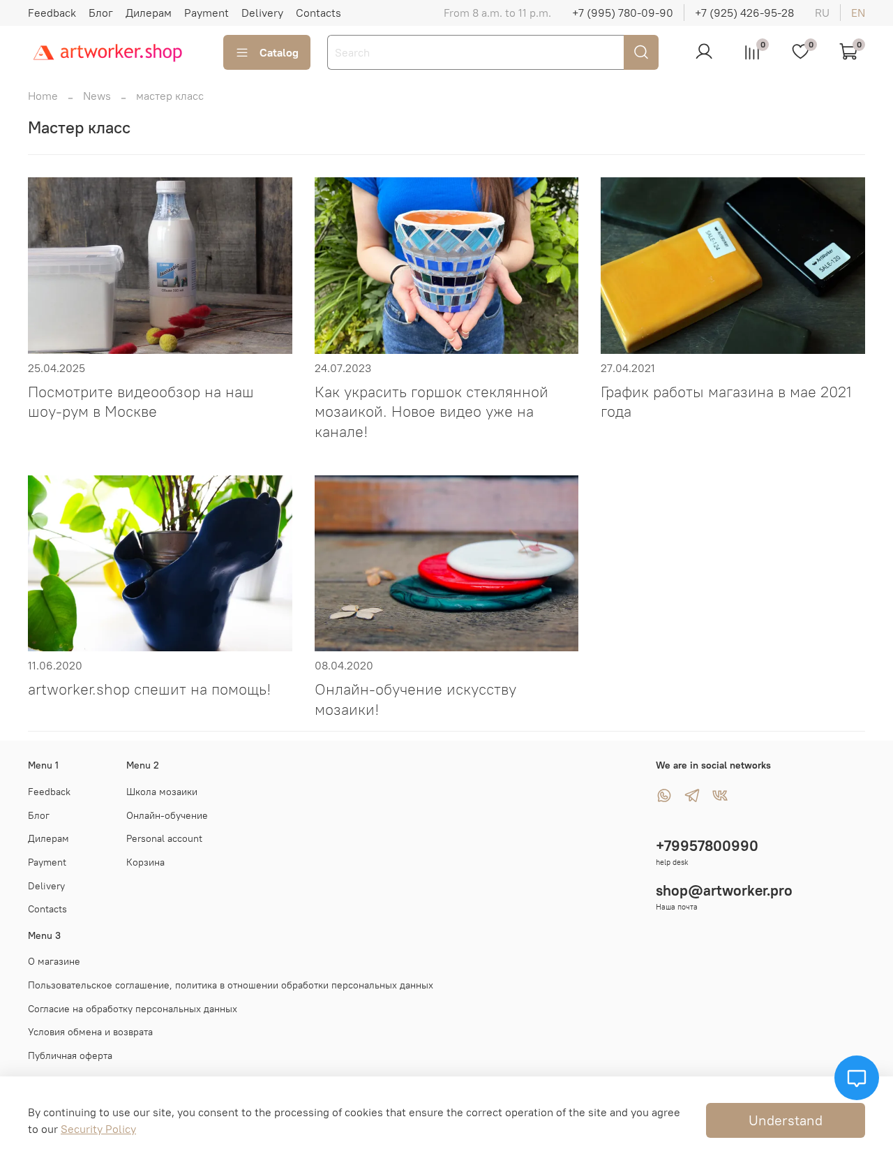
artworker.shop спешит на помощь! (149, 689)
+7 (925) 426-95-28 (744, 13)
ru (822, 13)
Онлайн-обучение (167, 815)
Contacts (318, 13)
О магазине (54, 961)
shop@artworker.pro (724, 890)
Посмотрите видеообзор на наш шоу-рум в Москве (141, 402)
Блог (101, 13)
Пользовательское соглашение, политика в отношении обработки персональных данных (230, 985)
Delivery (262, 13)
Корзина (145, 862)
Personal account (164, 838)
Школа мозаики (161, 791)
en (858, 13)
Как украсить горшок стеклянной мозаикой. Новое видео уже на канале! (431, 412)
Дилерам (149, 13)
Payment (206, 13)
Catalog (279, 52)
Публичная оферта (70, 1055)
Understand (786, 1120)
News (97, 96)
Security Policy (98, 1129)
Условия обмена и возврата (90, 1031)
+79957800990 (707, 845)
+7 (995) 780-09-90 (622, 13)
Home (43, 96)
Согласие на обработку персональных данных (132, 1008)
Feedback (52, 13)
